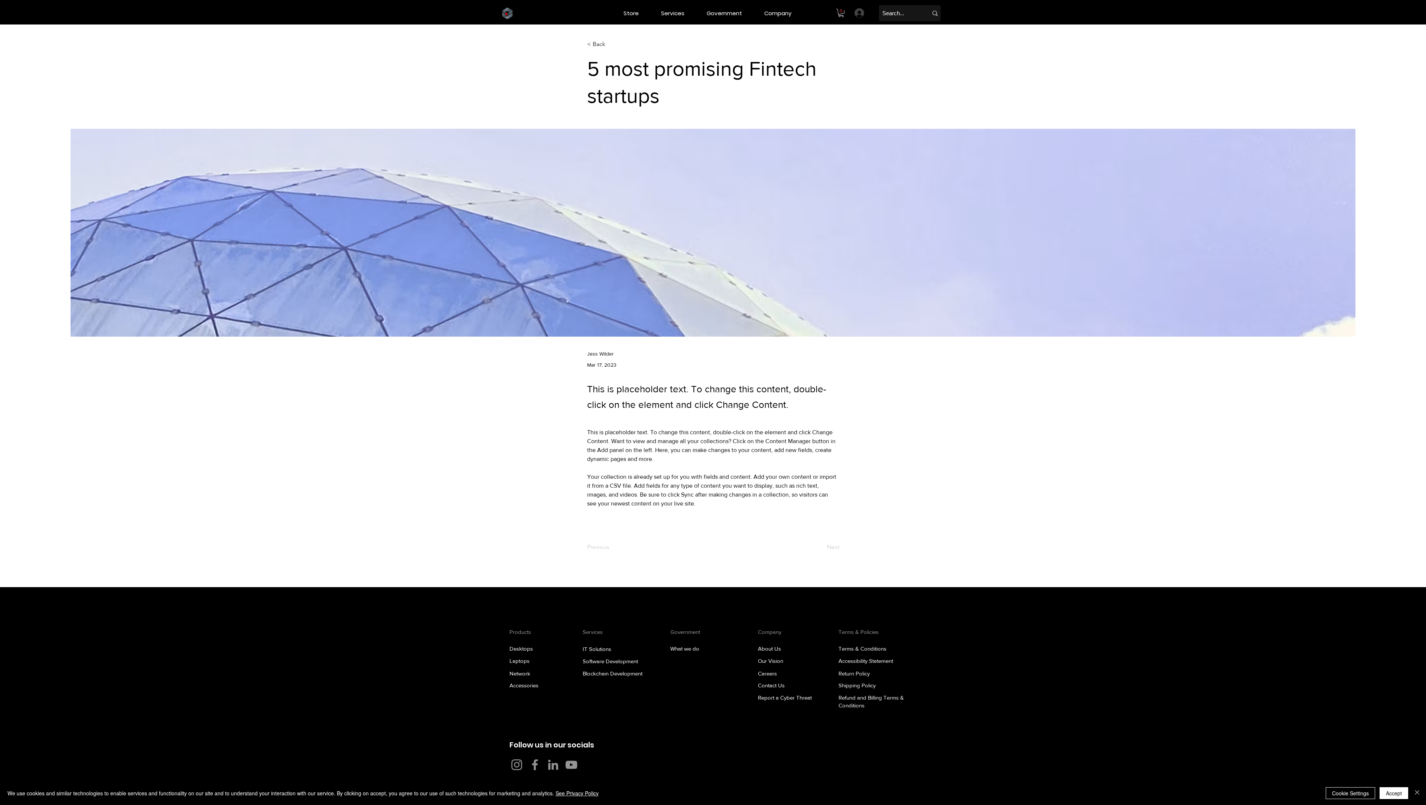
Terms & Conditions (862, 648)
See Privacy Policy (577, 793)
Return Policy (854, 673)
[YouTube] (571, 764)
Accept (1394, 793)
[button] (678, 13)
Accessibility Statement (866, 661)
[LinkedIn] (553, 764)
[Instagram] (516, 764)
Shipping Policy (857, 685)
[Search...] (935, 13)
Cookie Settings (1350, 793)
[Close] (1417, 793)
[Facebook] (535, 764)
